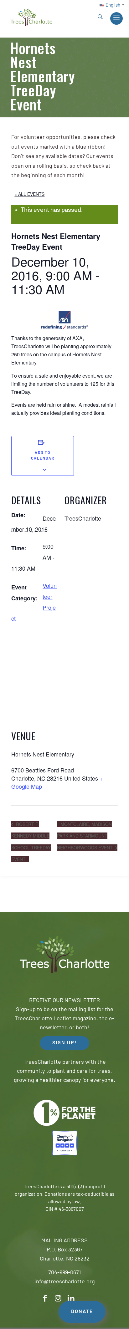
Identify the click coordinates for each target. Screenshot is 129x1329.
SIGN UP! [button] (64, 1043)
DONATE (82, 1311)
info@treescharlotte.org (64, 1282)
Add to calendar (42, 456)
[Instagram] (58, 1298)
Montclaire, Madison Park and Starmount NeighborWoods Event (85, 836)
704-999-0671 (64, 1273)
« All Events (29, 194)
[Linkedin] (71, 1298)
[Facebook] (44, 1298)
